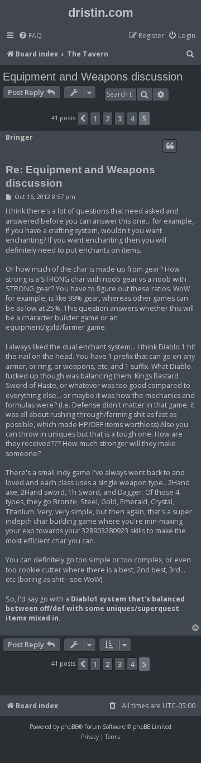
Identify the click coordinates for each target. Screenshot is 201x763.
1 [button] (95, 118)
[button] (82, 118)
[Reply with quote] (169, 146)
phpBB (69, 727)
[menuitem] (30, 36)
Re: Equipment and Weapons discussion (80, 176)
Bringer (19, 137)
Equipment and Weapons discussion (93, 76)
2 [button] (107, 118)
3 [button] (120, 118)
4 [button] (132, 118)
